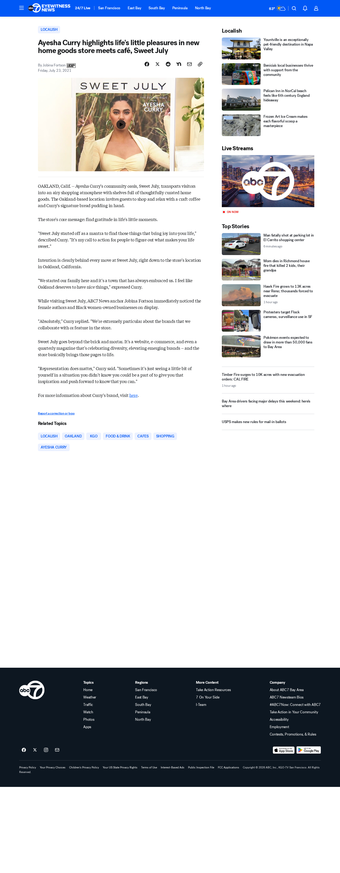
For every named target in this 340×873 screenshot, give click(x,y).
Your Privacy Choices (52, 767)
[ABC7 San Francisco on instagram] (46, 750)
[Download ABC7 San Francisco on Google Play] (309, 750)
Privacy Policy (27, 767)
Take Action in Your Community (294, 712)
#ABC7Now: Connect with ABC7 (295, 705)
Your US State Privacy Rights (120, 767)
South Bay (156, 8)
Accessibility (279, 719)
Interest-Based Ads (172, 767)
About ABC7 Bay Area (287, 690)
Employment (279, 727)
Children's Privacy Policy (84, 767)
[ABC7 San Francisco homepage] (49, 8)
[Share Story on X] (157, 64)
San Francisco (109, 8)
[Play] (268, 181)
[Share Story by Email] (189, 64)
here (133, 395)
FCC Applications (228, 767)
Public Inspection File (201, 767)
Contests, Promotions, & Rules (293, 734)
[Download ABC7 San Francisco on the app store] (284, 750)
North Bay (203, 8)
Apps (87, 727)
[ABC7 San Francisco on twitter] (35, 750)
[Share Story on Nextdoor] (179, 64)
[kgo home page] (31, 690)
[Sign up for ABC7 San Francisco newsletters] (57, 750)
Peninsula (180, 8)
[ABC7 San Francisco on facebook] (23, 750)
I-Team (201, 705)
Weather (89, 697)
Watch (88, 712)
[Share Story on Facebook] (147, 64)
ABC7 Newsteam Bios (286, 697)
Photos (88, 719)
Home (88, 690)
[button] (21, 7)
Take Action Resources (213, 690)
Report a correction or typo (56, 413)
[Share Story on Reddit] (168, 64)
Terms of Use (149, 767)
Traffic (88, 705)
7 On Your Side (207, 697)
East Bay (134, 8)
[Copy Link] (200, 64)
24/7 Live (82, 8)
